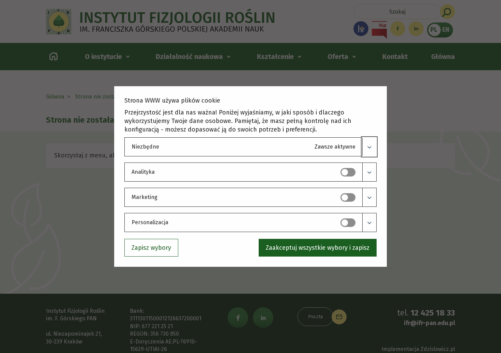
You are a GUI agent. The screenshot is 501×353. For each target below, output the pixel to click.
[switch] (347, 172)
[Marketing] (369, 197)
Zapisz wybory (151, 247)
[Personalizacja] (369, 222)
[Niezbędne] (369, 147)
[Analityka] (369, 172)
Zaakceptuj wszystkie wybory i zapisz (317, 247)
